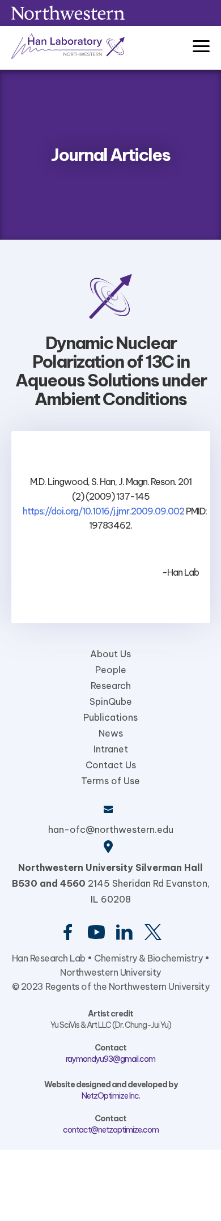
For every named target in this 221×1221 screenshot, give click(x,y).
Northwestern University (110, 972)
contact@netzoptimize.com (111, 1130)
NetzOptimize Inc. (111, 1096)
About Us (110, 654)
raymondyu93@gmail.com (110, 1059)
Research (111, 685)
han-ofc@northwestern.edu (110, 829)
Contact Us (111, 765)
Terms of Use (110, 780)
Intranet (111, 749)
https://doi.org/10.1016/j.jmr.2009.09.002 (103, 511)
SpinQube (111, 701)
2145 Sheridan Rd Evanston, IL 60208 (111, 883)
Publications (110, 717)
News (111, 733)
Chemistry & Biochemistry (148, 958)
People (110, 669)
